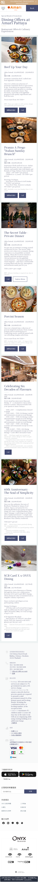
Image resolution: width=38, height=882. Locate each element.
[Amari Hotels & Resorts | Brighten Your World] (25, 849)
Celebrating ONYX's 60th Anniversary (22, 2)
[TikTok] (17, 823)
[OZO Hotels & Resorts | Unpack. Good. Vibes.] (11, 862)
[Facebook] (3, 823)
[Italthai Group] (20, 873)
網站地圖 (23, 811)
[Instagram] (8, 823)
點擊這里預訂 (11, 110)
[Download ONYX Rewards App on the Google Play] (27, 774)
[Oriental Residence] (13, 849)
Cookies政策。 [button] (28, 879)
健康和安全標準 (6, 811)
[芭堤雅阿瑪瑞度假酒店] (14, 8)
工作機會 (23, 803)
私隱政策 (23, 807)
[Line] (13, 823)
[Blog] (22, 823)
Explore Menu (20, 279)
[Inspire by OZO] (24, 862)
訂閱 (30, 791)
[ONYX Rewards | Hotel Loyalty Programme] (19, 838)
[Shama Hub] (29, 855)
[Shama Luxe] (8, 855)
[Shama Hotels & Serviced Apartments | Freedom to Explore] (18, 855)
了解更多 (14, 723)
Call (22, 110)
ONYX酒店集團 (6, 803)
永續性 (3, 807)
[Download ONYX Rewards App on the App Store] (10, 774)
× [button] (36, 878)
